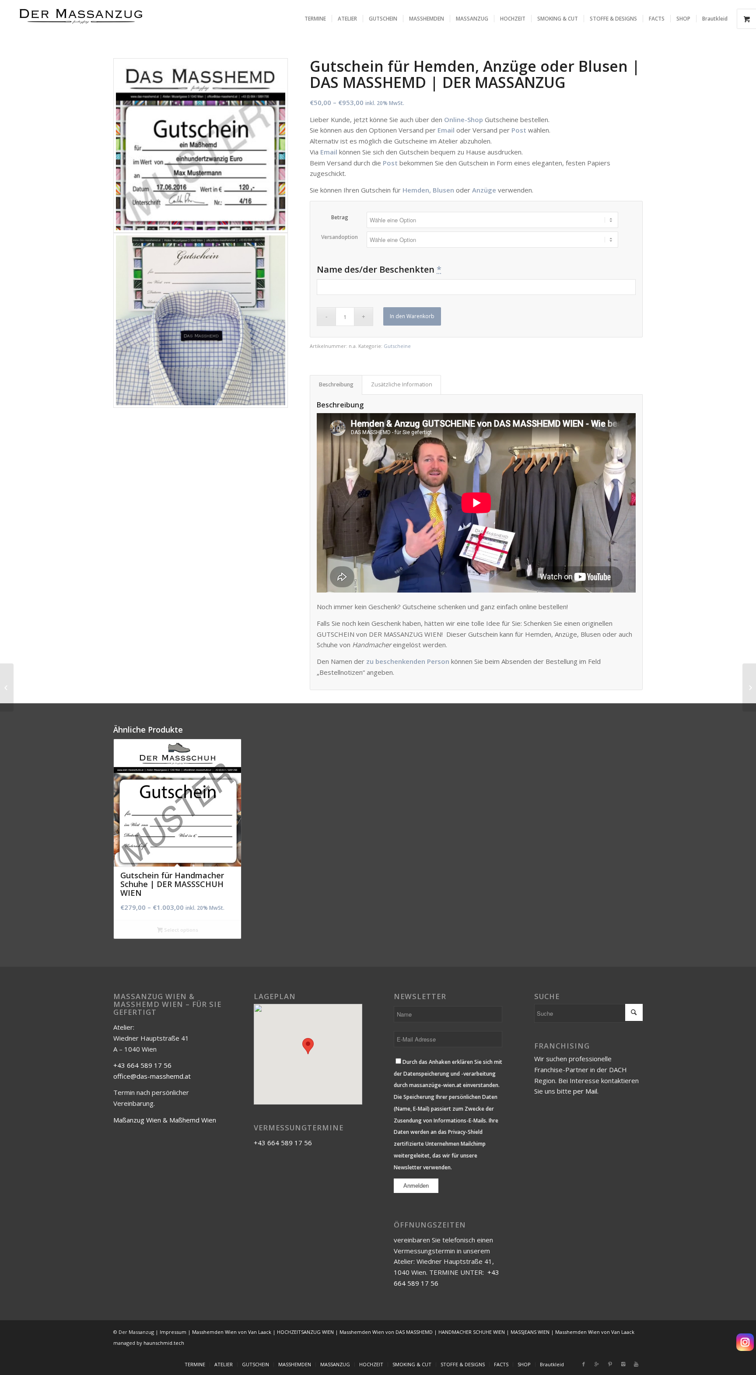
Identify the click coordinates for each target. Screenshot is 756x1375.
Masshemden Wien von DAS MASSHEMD (386, 1332)
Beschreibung (336, 384)
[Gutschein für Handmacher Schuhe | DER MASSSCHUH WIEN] (749, 687)
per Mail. (585, 1091)
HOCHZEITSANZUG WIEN (305, 1332)
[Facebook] (583, 1364)
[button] (308, 1046)
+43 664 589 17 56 (142, 1065)
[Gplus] (596, 1364)
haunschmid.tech (164, 1343)
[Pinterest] (609, 1364)
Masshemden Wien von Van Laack (231, 1332)
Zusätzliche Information (401, 384)
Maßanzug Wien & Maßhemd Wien (164, 1119)
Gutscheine (397, 346)
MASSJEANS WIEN (530, 1332)
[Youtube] (636, 1364)
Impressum (173, 1332)
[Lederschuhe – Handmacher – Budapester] (7, 687)
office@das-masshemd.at (152, 1076)
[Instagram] (745, 1342)
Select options (180, 929)
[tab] (336, 385)
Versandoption (339, 237)
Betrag (339, 217)
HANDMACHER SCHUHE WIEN (471, 1332)
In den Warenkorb (412, 316)
